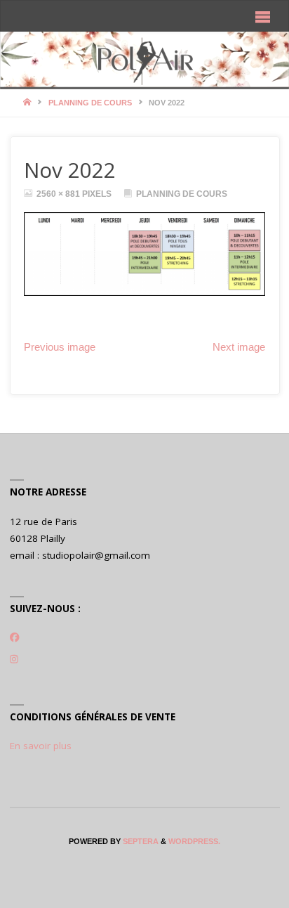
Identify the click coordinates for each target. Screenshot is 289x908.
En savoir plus (41, 745)
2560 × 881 (59, 194)
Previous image (59, 347)
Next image (239, 347)
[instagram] (14, 659)
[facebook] (15, 637)
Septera (140, 841)
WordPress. (194, 841)
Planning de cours (90, 102)
